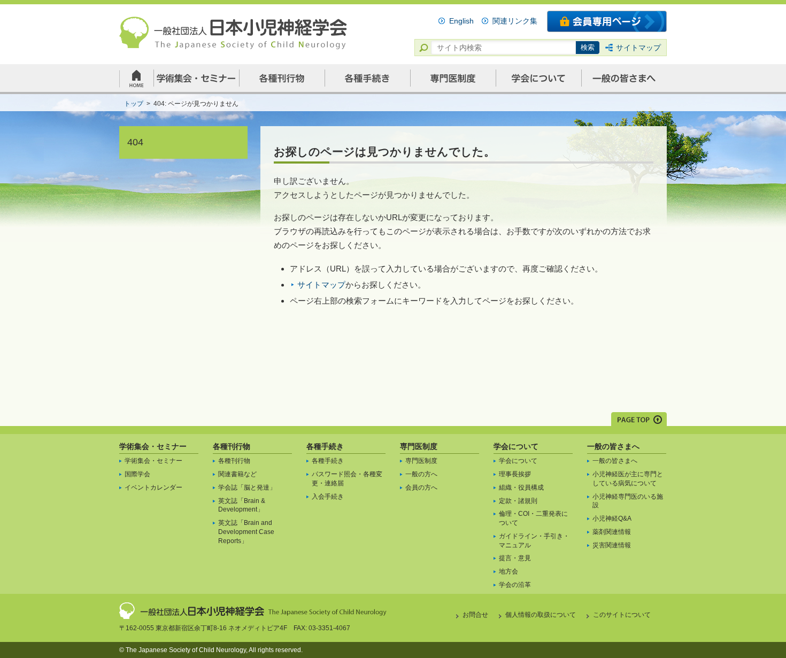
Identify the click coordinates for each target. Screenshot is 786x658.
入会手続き (328, 496)
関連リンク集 (514, 21)
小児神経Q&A (611, 518)
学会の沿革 (515, 585)
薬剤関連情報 (611, 532)
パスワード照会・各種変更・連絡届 (347, 478)
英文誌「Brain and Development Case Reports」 (246, 532)
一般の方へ (421, 474)
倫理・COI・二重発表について (533, 518)
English (461, 21)
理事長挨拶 (515, 474)
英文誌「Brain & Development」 (241, 505)
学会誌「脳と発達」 (247, 487)
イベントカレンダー (153, 487)
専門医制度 (418, 446)
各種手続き (325, 446)
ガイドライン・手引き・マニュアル (534, 540)
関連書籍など (237, 474)
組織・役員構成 (521, 487)
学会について (516, 446)
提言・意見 (515, 558)
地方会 (508, 571)
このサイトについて (622, 614)
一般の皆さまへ (613, 446)
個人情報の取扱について (540, 614)
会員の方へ (421, 487)
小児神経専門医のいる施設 (627, 501)
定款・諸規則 (518, 501)
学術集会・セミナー (153, 446)
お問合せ (475, 614)
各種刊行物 (231, 446)
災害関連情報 (611, 545)
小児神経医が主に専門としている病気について (627, 478)
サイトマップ (638, 47)
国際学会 (137, 474)
